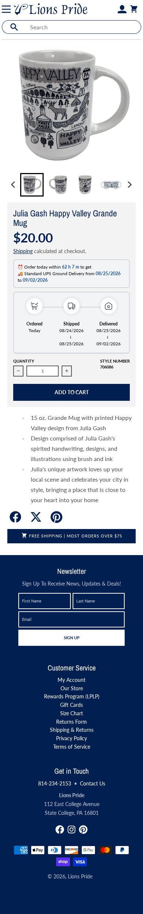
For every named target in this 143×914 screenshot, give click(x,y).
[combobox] (83, 27)
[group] (32, 185)
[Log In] (122, 9)
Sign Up (71, 637)
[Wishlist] (113, 9)
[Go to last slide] (13, 184)
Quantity (23, 361)
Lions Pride (80, 876)
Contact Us (92, 783)
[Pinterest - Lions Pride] (83, 829)
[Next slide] (129, 184)
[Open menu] (8, 9)
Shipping (23, 251)
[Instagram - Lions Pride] (71, 829)
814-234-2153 (54, 783)
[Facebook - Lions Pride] (59, 829)
